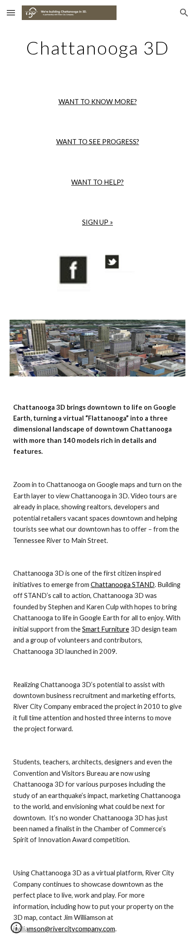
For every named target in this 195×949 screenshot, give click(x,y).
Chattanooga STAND (123, 584)
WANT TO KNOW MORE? (97, 101)
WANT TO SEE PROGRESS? (97, 142)
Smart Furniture (105, 629)
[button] (11, 12)
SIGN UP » (97, 222)
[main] (98, 47)
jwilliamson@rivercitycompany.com (64, 929)
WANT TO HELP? (97, 182)
